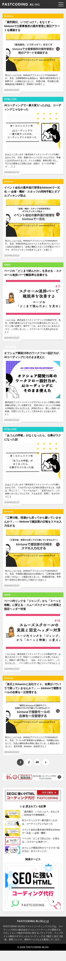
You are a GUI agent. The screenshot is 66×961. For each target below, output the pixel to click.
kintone (8, 16)
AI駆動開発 (10, 347)
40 (37, 762)
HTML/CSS (10, 99)
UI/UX (7, 264)
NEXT (45, 762)
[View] (33, 886)
